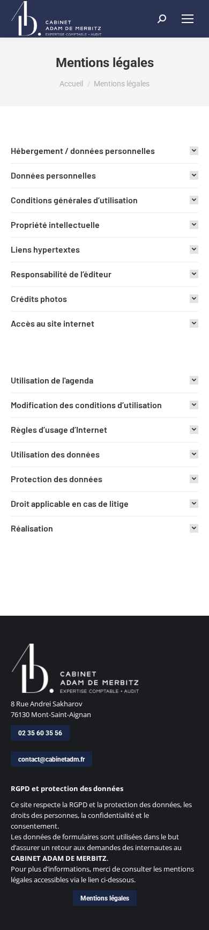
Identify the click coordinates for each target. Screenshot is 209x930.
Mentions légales (104, 898)
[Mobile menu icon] (187, 18)
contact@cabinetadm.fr (51, 759)
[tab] (104, 151)
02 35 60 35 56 (40, 733)
